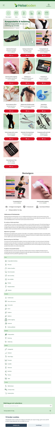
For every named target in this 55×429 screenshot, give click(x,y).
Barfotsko (10, 371)
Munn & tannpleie (11, 272)
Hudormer (10, 323)
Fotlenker (10, 290)
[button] (6, 23)
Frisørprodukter (11, 334)
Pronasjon (10, 360)
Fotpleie (6, 345)
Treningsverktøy (11, 389)
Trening (6, 382)
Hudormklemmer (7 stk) (11, 160)
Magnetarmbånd (11, 286)
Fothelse (9, 374)
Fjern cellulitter (11, 279)
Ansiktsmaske (10, 297)
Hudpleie (6, 294)
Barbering (10, 338)
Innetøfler (10, 363)
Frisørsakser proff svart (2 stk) (43, 132)
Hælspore (10, 352)
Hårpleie (6, 330)
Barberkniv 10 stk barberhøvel (27, 132)
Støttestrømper (11, 386)
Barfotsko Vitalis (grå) (11, 49)
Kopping (9, 283)
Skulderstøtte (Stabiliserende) (27, 104)
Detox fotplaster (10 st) (11, 104)
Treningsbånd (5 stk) (43, 49)
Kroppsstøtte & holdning (12, 261)
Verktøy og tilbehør (11, 327)
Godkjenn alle (16, 425)
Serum (9, 308)
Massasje (9, 264)
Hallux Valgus (10, 356)
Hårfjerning (10, 341)
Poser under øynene (12, 301)
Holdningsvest (27, 76)
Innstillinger (39, 425)
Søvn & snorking (11, 275)
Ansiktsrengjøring (11, 319)
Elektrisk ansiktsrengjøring (11, 76)
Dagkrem (10, 312)
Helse (5, 257)
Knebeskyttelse (11, 393)
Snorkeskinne (44, 104)
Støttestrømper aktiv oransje (11, 132)
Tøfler (9, 378)
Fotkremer (10, 367)
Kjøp (12, 55)
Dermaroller (10, 305)
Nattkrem (10, 316)
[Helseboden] (25, 5)
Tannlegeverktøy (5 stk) (27, 49)
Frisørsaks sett (44, 76)
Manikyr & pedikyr (11, 268)
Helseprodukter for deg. (9, 410)
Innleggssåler (10, 349)
